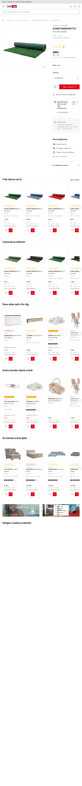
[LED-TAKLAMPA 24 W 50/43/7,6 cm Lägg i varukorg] (10, 426)
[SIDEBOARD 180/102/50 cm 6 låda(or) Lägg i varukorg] (10, 359)
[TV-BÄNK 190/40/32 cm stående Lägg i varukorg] (33, 359)
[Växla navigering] (3, 6)
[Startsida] (3, 20)
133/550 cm (58, 78)
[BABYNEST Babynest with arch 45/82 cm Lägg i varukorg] (55, 426)
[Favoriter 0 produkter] (75, 6)
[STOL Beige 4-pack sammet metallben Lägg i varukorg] (77, 359)
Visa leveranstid (62, 112)
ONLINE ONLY (58, 46)
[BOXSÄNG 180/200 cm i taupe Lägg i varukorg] (33, 494)
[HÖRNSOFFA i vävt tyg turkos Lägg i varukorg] (55, 494)
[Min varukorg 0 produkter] (79, 6)
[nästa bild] (80, 207)
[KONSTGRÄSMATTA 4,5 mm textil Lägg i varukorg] (10, 230)
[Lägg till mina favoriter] (55, 86)
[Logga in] (71, 6)
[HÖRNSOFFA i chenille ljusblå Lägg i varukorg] (77, 494)
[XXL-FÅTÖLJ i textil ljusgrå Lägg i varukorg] (10, 494)
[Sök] (4, 11)
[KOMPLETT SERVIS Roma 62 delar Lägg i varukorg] (55, 359)
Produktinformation (60, 165)
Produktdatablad (8, 409)
